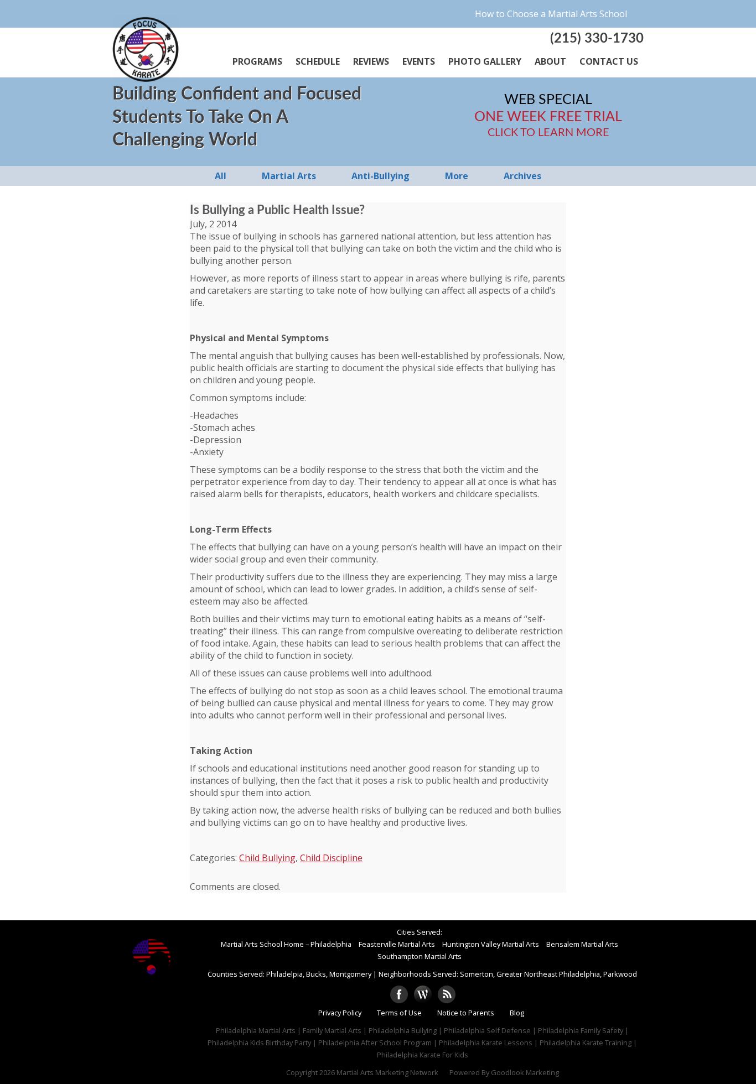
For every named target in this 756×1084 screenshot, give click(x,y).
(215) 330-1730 (597, 38)
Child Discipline (331, 858)
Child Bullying (267, 858)
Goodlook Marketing (525, 1072)
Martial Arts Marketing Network (387, 1072)
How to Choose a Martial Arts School (551, 14)
